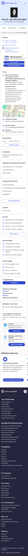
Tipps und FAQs (5, 476)
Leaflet (15, 116)
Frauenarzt (4, 458)
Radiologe (4, 449)
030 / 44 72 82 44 (11, 42)
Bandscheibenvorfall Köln (7, 432)
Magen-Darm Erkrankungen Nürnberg (11, 426)
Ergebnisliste (10, 32)
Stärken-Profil (4, 495)
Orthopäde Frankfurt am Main (9, 415)
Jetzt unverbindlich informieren (13, 380)
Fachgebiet (22, 28)
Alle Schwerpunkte (14, 200)
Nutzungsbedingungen (7, 538)
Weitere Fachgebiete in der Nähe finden (11, 465)
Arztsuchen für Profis (6, 511)
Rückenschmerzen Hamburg (8, 439)
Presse (3, 524)
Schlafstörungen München (8, 430)
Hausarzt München (6, 402)
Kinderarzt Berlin (5, 406)
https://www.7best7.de (12, 52)
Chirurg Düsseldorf (6, 413)
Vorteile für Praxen (6, 486)
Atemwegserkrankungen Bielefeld (10, 437)
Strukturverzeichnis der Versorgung (10, 505)
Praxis (4, 28)
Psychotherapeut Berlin (7, 409)
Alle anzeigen (14, 233)
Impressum (4, 534)
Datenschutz (4, 536)
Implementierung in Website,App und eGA (8, 508)
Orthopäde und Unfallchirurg (8, 461)
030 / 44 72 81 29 (10, 45)
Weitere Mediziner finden (7, 418)
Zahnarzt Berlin (5, 404)
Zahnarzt (3, 454)
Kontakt (3, 526)
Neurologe (4, 452)
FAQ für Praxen (5, 488)
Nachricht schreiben (16, 344)
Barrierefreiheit (5, 541)
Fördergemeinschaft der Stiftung (9, 521)
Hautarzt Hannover (6, 411)
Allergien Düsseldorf (6, 435)
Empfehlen (14, 282)
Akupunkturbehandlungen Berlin (9, 428)
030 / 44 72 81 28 (10, 40)
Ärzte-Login (16, 331)
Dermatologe (4, 463)
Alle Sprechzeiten (14, 145)
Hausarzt (3, 456)
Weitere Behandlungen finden (9, 441)
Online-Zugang (5, 493)
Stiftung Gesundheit (6, 519)
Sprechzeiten (12, 28)
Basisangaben (5, 490)
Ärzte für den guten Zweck (8, 497)
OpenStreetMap (21, 116)
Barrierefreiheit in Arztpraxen (8, 478)
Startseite (3, 32)
